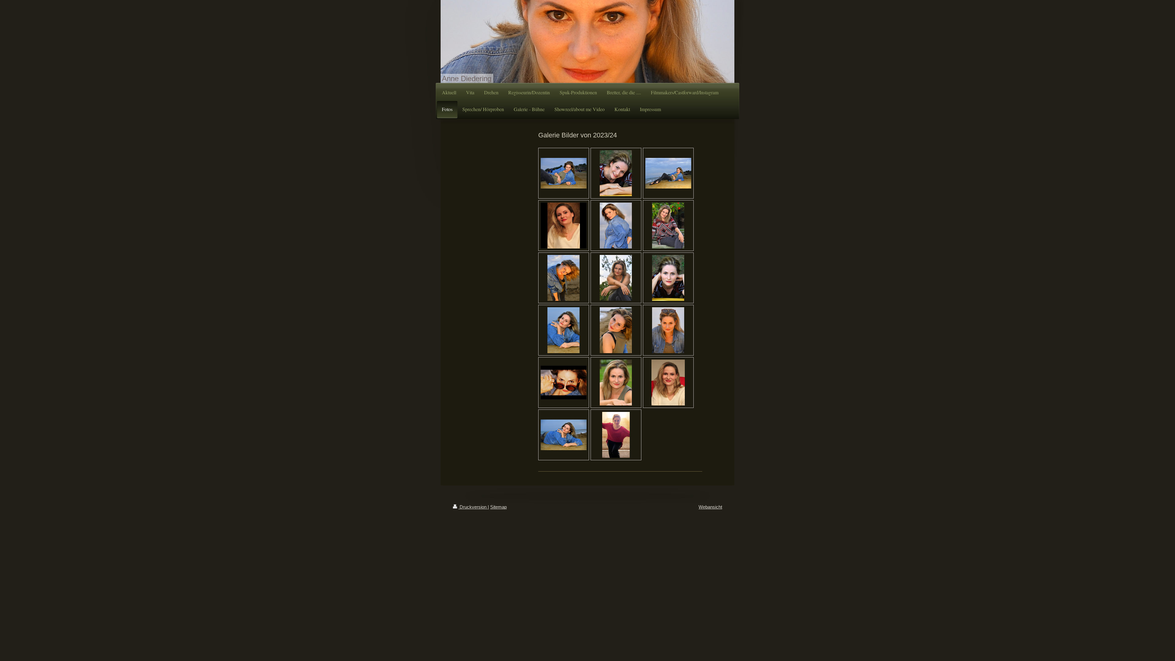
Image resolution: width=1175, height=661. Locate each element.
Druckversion (473, 507)
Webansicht (710, 507)
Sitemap (498, 507)
